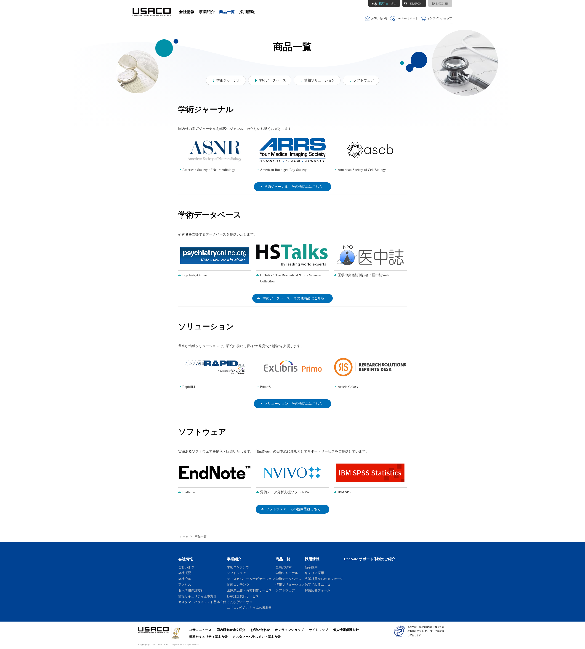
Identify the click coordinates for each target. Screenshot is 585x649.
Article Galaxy (348, 387)
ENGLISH (442, 3)
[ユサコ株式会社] (152, 12)
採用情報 (247, 12)
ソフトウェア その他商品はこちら (293, 509)
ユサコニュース (200, 630)
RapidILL (189, 387)
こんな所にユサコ (240, 602)
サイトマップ (318, 630)
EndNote (188, 492)
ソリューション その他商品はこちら (293, 403)
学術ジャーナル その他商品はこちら (293, 186)
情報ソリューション (319, 80)
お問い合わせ (379, 18)
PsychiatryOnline (194, 275)
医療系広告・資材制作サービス (249, 590)
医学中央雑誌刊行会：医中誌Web (363, 275)
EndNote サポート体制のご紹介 (369, 559)
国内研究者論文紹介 (231, 630)
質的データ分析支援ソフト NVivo (285, 492)
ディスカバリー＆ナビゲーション (251, 579)
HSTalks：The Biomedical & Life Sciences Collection (291, 278)
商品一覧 (227, 12)
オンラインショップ (439, 18)
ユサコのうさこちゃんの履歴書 (249, 607)
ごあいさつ (186, 567)
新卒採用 (311, 567)
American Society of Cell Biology (362, 170)
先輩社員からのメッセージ (324, 579)
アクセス (184, 584)
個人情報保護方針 (191, 590)
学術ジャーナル (228, 80)
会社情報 (186, 12)
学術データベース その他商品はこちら (293, 298)
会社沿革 (184, 579)
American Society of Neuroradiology (208, 170)
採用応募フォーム (317, 590)
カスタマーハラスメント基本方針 (202, 602)
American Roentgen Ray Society (283, 170)
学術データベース (272, 80)
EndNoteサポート (407, 18)
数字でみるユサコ (317, 584)
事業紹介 (207, 12)
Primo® (265, 387)
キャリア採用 (314, 573)
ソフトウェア (363, 80)
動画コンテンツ (238, 584)
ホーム (184, 536)
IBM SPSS (345, 492)
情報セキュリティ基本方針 (197, 596)
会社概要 (184, 573)
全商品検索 (284, 567)
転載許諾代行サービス (243, 596)
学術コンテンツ (238, 567)
